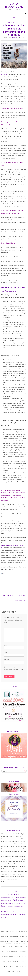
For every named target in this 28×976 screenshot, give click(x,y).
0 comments (15, 37)
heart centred (5, 903)
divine (24, 897)
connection (15, 897)
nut (20, 906)
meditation (10, 906)
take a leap (5, 914)
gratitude (21, 900)
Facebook (4, 74)
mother (17, 906)
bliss (9, 894)
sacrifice (3, 908)
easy (4, 900)
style (24, 911)
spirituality (5, 911)
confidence (8, 897)
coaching (21, 894)
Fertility (9, 900)
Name (6, 645)
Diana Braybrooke (14, 5)
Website (6, 659)
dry (2, 900)
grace (18, 900)
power (22, 906)
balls (7, 894)
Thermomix (19, 914)
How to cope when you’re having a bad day (20, 598)
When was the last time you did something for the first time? (14, 30)
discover (21, 897)
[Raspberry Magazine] (14, 792)
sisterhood (17, 908)
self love (13, 908)
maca (6, 906)
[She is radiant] (14, 794)
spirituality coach (13, 911)
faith (6, 900)
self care (9, 908)
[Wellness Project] (14, 821)
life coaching (22, 903)
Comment (6, 627)
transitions (24, 914)
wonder (2, 917)
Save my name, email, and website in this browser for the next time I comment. (13, 669)
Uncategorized (14, 22)
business (14, 894)
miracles (14, 906)
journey (17, 903)
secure (6, 908)
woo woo (6, 917)
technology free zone (12, 914)
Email (6, 652)
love (3, 906)
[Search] (25, 771)
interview (13, 903)
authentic (3, 894)
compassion (3, 897)
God (15, 900)
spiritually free (20, 911)
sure (2, 914)
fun (11, 900)
